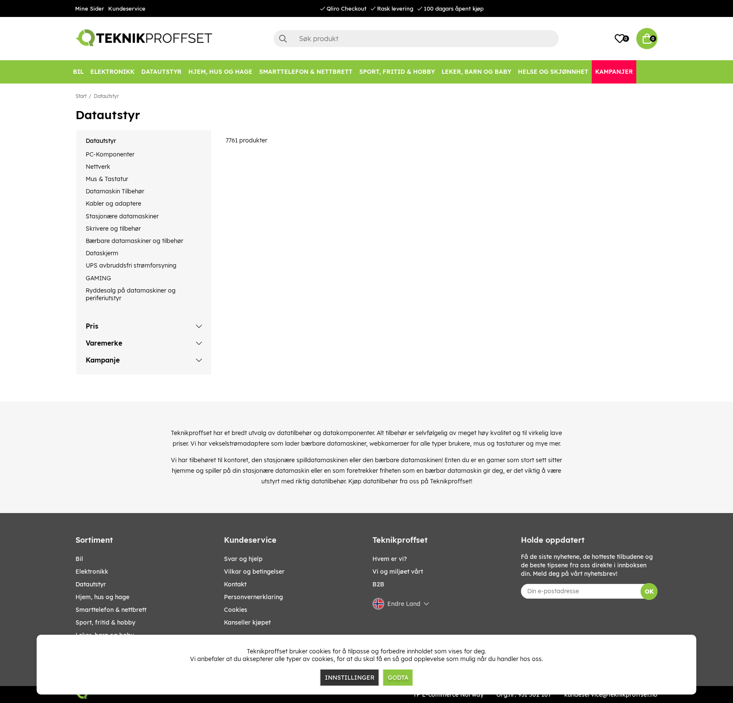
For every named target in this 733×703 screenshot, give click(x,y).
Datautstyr (106, 96)
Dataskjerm (102, 253)
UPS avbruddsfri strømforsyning (131, 265)
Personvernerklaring (253, 597)
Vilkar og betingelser (254, 571)
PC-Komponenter (110, 154)
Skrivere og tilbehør (113, 228)
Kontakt (235, 584)
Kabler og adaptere (113, 203)
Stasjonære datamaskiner (122, 216)
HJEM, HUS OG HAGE (102, 597)
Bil (79, 559)
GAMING (98, 278)
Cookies (235, 610)
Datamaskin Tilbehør (115, 191)
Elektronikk (92, 571)
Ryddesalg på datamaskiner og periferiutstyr (131, 294)
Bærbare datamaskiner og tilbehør (134, 241)
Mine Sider (89, 8)
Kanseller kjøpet (247, 622)
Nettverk (98, 166)
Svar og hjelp (243, 559)
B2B (378, 584)
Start (81, 96)
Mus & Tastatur (107, 179)
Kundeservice (126, 8)
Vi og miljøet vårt (397, 571)
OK (649, 591)
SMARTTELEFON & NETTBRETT (111, 610)
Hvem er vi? (389, 559)
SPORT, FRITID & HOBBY (105, 622)
